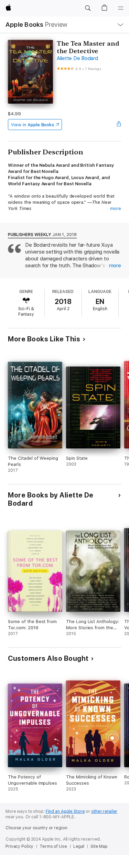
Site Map (99, 846)
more (115, 208)
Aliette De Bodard (77, 58)
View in (32, 124)
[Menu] (120, 8)
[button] (87, 8)
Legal (78, 846)
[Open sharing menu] (119, 124)
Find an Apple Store (65, 811)
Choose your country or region (36, 827)
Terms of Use (53, 846)
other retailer (104, 811)
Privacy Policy (19, 846)
